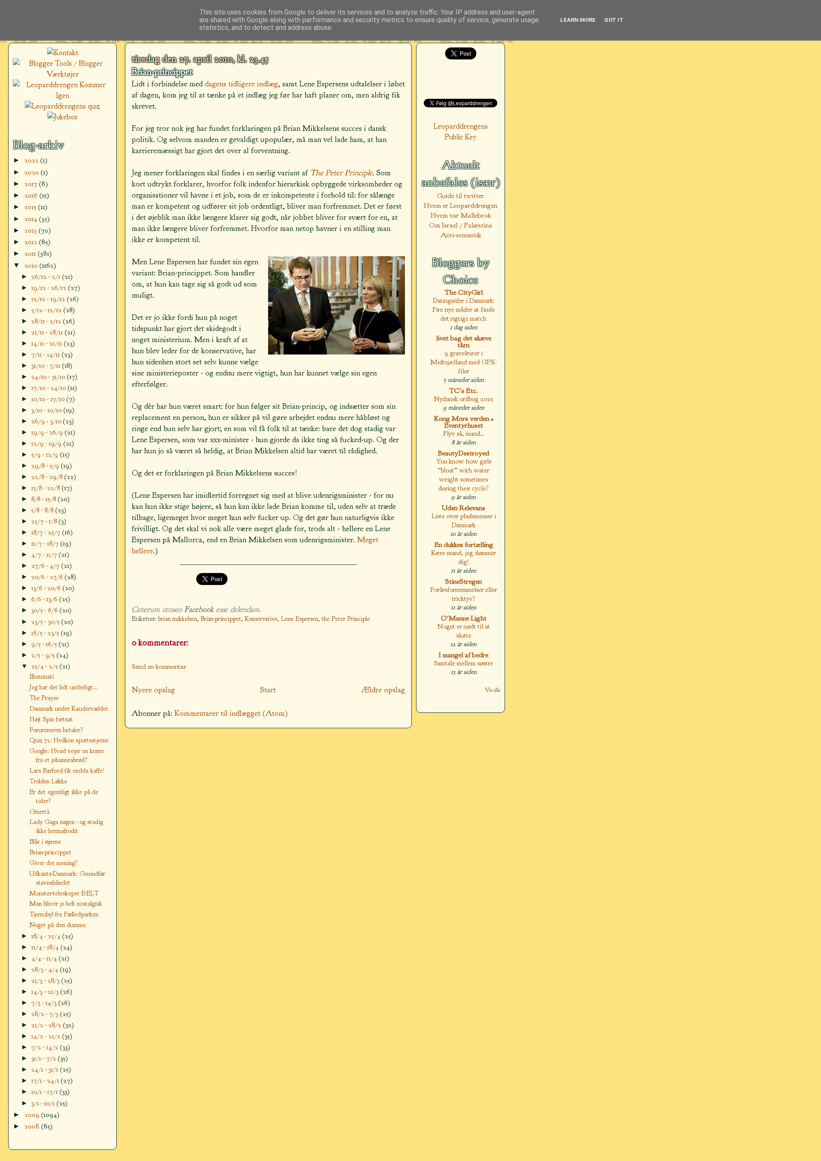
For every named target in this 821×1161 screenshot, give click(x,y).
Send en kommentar (159, 666)
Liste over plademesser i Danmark (463, 520)
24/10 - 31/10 (49, 376)
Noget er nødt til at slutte (463, 631)
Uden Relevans (463, 507)
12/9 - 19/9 (47, 443)
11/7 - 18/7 (45, 543)
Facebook (199, 609)
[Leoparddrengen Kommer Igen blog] (62, 95)
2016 (31, 195)
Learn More (578, 20)
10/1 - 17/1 (45, 1091)
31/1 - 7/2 (44, 1058)
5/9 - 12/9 (45, 454)
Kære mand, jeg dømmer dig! (463, 557)
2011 (31, 253)
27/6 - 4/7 (46, 565)
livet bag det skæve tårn (463, 341)
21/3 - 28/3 (46, 980)
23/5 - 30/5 (46, 621)
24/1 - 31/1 (45, 1069)
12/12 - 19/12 (49, 298)
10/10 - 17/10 (48, 398)
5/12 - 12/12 (47, 309)
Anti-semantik (460, 234)
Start (268, 690)
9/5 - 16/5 (45, 643)
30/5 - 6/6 (45, 610)
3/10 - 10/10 (47, 409)
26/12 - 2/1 (46, 276)
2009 (32, 1114)
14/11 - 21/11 (47, 343)
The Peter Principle (341, 173)
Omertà (40, 811)
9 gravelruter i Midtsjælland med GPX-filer (463, 362)
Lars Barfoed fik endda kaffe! (67, 770)
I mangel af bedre (463, 654)
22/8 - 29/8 (47, 476)
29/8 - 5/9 (46, 465)
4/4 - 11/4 (45, 958)
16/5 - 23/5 (46, 632)
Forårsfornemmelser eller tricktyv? (463, 594)
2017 (31, 183)
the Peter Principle (346, 619)
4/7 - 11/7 (45, 554)
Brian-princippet (162, 72)
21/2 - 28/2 (47, 1024)
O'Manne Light (464, 618)
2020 (32, 172)
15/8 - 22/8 (46, 487)
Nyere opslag (153, 690)
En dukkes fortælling (463, 544)
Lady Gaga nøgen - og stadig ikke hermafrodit (66, 826)
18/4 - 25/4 (46, 935)
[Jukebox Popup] (62, 117)
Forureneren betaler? (56, 730)
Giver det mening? (54, 863)
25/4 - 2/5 (45, 666)
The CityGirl (464, 292)
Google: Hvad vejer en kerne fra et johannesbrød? (67, 755)
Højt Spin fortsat (51, 719)
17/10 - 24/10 (49, 387)
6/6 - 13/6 (45, 598)
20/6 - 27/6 (48, 576)
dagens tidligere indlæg (241, 84)
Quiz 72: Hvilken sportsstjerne (69, 740)
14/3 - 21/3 (45, 991)
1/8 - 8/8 (43, 509)
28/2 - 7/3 (45, 1013)
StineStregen (463, 581)
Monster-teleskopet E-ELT (64, 893)
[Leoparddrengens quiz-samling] (62, 106)
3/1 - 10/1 (43, 1103)
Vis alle (492, 690)
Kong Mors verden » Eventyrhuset (463, 422)
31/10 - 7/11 (46, 365)
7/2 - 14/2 (45, 1047)
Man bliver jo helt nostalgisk (66, 903)
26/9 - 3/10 (47, 421)
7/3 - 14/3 (44, 1002)
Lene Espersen (299, 619)
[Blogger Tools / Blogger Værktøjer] (62, 74)
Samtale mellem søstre (463, 663)
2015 (31, 206)
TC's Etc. (463, 390)
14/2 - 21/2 (46, 1035)
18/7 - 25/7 (46, 532)
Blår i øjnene (45, 841)
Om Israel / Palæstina (460, 225)
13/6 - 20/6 (46, 587)
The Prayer (44, 698)
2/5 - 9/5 (43, 654)
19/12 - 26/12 (49, 287)
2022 (32, 160)
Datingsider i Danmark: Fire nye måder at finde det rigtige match (463, 309)
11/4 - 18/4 (45, 946)
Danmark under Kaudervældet (69, 708)
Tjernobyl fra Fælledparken (64, 914)
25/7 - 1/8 (45, 521)
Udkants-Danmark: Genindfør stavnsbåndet (67, 878)
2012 (31, 241)
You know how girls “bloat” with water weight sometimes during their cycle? (463, 475)
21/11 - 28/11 (48, 332)
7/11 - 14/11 (46, 354)
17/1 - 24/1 (46, 1080)
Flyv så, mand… (463, 433)
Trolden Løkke (48, 781)
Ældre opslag (383, 690)
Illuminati (42, 676)
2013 (31, 230)
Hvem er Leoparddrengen (460, 205)
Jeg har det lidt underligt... (64, 687)
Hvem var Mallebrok (461, 215)
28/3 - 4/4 (45, 969)
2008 (32, 1126)
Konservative (261, 619)
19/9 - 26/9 (48, 432)
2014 (31, 218)
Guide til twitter (460, 195)
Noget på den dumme (58, 925)
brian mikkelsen (177, 619)
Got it (613, 20)
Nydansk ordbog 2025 (463, 398)
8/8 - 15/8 (44, 498)
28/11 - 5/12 (47, 320)
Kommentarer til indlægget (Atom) (231, 713)
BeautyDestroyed (463, 453)
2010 (31, 265)
